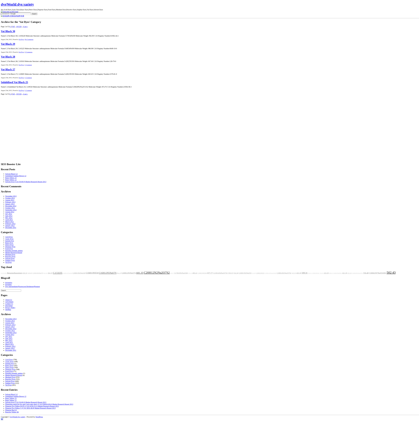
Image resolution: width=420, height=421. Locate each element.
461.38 (344, 273)
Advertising (9, 302)
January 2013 (10, 204)
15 (19, 27)
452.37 (172, 273)
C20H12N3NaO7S (129, 273)
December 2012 (10, 206)
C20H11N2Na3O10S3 (270, 273)
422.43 (190, 273)
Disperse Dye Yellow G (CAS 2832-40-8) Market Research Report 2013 (30, 408)
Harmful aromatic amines (14, 251)
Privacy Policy (10, 308)
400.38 (298, 273)
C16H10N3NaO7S (37, 273)
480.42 (194, 273)
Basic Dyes (9, 243)
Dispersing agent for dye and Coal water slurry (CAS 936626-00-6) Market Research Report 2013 (39, 404)
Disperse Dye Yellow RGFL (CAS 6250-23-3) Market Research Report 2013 (32, 406)
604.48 (45, 273)
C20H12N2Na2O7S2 (157, 272)
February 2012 (10, 224)
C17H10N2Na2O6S (181, 273)
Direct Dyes (9, 245)
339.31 (305, 273)
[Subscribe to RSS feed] (9, 12)
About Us (8, 300)
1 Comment (28, 65)
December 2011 (10, 228)
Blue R (119, 273)
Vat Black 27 (8, 69)
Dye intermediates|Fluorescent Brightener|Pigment (22, 286)
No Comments (29, 39)
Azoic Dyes (9, 239)
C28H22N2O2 (260, 273)
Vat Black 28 (8, 56)
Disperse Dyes (10, 247)
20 (20, 27)
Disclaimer (9, 306)
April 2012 (9, 220)
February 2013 (10, 202)
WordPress (39, 417)
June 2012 (8, 216)
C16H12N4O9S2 (337, 273)
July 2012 (8, 214)
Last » (26, 27)
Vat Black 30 (8, 31)
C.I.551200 (4, 273)
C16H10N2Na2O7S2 (357, 273)
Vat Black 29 (8, 43)
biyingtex (8, 285)
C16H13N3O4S (202, 273)
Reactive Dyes (10, 256)
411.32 (349, 273)
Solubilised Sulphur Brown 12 (15, 176)
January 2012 (10, 226)
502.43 (391, 272)
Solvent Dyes (10, 258)
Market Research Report (13, 253)
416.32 (24, 273)
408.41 (331, 273)
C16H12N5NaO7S (107, 273)
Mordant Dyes (10, 254)
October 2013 (10, 198)
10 (17, 27)
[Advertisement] (9, 128)
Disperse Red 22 (11, 410)
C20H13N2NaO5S (245, 273)
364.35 (50, 273)
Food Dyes (9, 249)
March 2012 (9, 222)
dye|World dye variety (17, 4)
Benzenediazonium (14, 273)
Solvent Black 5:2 (11, 174)
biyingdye (8, 283)
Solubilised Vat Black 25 (14, 82)
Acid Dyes (9, 237)
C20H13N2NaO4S (79, 273)
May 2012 (8, 218)
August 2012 (9, 212)
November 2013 (11, 196)
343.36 (294, 273)
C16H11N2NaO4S (67, 273)
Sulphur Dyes (10, 260)
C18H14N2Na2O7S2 (284, 273)
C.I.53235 (57, 273)
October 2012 (10, 208)
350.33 (230, 273)
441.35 (139, 272)
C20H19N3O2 (315, 273)
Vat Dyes (21, 39)
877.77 (210, 273)
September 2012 (11, 210)
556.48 (366, 273)
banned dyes (9, 241)
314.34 (235, 273)
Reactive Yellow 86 (12, 412)
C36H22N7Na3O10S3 (377, 273)
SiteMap (8, 310)
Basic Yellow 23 (11, 178)
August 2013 (9, 200)
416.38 (326, 273)
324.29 (321, 273)
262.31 (310, 273)
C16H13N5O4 (92, 273)
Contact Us (9, 304)
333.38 (254, 273)
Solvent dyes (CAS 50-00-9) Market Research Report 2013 (25, 182)
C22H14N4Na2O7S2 (220, 273)
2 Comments (28, 52)
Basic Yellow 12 (11, 180)
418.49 (30, 273)
